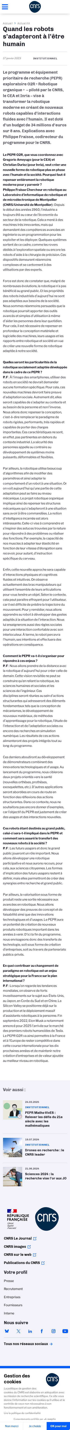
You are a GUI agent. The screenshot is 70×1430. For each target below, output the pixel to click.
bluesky (7, 1331)
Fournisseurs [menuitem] (13, 1305)
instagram (53, 1331)
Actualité (24, 23)
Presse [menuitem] (9, 1281)
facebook (42, 1331)
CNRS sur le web (18, 1254)
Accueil (8, 23)
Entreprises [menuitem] (12, 1297)
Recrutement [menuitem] (13, 1289)
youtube (65, 1331)
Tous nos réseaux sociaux (19, 1344)
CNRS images (15, 1246)
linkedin (30, 1331)
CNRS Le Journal (18, 1238)
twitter (18, 1331)
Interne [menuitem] (9, 1313)
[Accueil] (35, 7)
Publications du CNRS (22, 1263)
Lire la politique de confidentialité (22, 1413)
